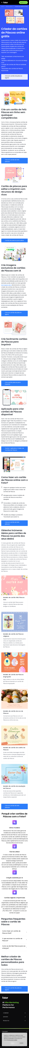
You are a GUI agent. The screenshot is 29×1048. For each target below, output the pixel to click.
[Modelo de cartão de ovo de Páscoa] (14, 699)
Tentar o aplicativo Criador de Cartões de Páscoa (14, 449)
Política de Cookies (12, 1040)
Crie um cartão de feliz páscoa (12, 160)
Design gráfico (9, 6)
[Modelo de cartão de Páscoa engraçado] (14, 662)
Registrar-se (23, 2)
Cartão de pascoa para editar (14, 240)
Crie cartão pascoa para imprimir (13, 383)
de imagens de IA (6, 285)
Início (2, 6)
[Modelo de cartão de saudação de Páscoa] (14, 774)
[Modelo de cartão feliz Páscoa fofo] (14, 585)
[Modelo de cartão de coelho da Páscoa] (14, 735)
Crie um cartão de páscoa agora (13, 77)
